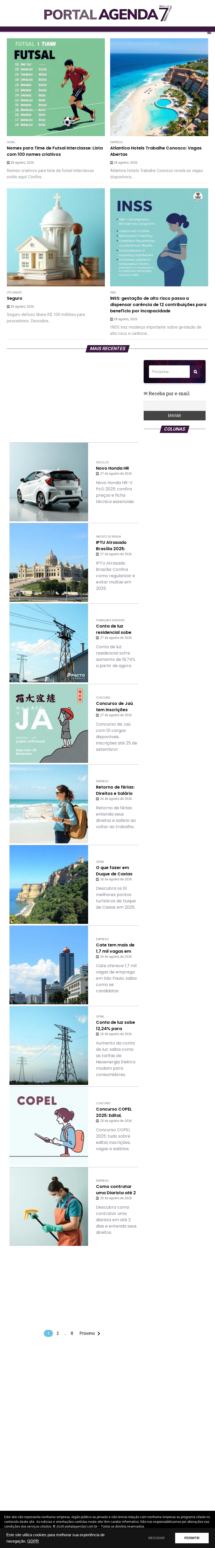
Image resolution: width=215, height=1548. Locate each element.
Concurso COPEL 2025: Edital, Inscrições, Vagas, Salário (115, 1112)
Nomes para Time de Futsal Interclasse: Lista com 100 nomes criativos (55, 151)
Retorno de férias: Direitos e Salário (115, 790)
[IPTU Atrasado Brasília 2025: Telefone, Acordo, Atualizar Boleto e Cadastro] (48, 562)
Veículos (102, 462)
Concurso (103, 697)
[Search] (195, 371)
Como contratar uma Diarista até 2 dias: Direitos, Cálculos (116, 1189)
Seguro (14, 298)
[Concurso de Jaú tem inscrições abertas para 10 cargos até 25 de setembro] (48, 723)
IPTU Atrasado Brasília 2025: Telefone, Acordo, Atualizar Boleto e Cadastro (115, 545)
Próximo (87, 1333)
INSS (113, 292)
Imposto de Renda (108, 536)
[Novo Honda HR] (48, 482)
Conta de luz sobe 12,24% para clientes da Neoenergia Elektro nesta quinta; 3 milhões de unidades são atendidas (116, 1025)
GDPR (33, 1541)
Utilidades (14, 292)
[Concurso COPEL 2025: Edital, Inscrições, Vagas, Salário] (48, 1126)
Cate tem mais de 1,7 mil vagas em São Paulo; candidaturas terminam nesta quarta (115, 948)
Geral (11, 142)
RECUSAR (156, 1538)
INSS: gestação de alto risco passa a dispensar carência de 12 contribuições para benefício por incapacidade (158, 304)
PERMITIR (192, 1538)
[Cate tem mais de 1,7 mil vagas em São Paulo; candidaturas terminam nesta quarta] (48, 965)
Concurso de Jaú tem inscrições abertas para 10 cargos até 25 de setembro (114, 706)
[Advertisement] (74, 396)
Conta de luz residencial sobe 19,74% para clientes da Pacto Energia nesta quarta (114, 629)
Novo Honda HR (112, 468)
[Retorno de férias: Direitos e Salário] (48, 804)
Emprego (116, 142)
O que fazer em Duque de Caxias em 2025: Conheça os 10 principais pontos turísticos (116, 871)
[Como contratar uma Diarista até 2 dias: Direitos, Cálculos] (48, 1206)
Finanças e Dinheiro (110, 620)
